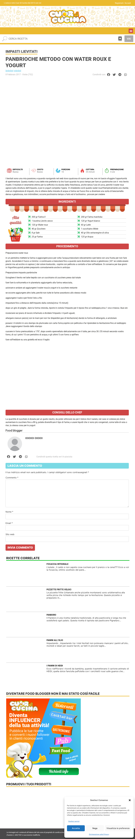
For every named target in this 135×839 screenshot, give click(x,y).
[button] (129, 800)
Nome (9, 512)
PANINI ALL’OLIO (55, 640)
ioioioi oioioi (13, 70)
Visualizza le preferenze (118, 828)
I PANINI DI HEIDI (55, 665)
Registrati (119, 3)
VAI (129, 38)
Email (9, 523)
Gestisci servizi (73, 821)
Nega (94, 828)
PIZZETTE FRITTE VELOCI (59, 589)
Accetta (76, 828)
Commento (12, 478)
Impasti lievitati (21, 51)
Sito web (10, 534)
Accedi (128, 3)
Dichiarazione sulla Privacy (99, 834)
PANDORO (51, 615)
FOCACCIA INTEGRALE (57, 564)
